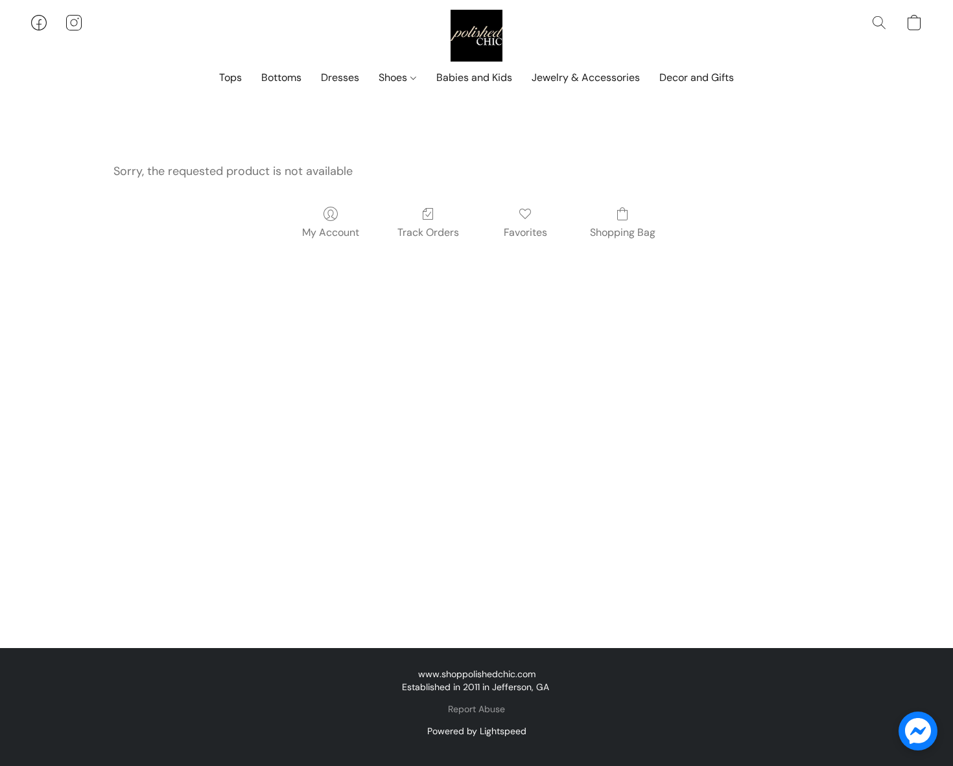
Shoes (394, 77)
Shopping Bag (622, 232)
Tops (230, 77)
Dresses (340, 77)
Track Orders (428, 232)
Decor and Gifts (696, 77)
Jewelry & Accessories (586, 77)
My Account (330, 232)
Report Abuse (476, 709)
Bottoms (281, 77)
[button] (476, 36)
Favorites (525, 232)
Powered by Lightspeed (476, 731)
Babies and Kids (474, 77)
